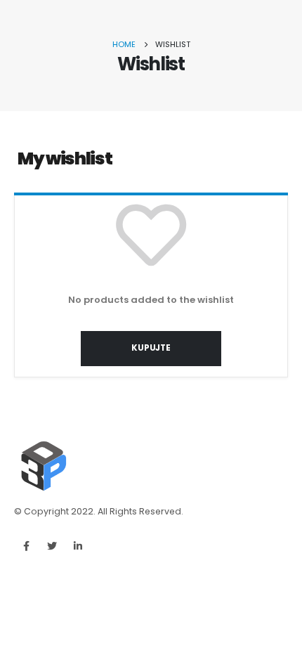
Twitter (52, 546)
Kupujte (151, 348)
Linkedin (77, 546)
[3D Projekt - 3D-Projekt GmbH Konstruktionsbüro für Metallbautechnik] (42, 467)
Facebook (26, 546)
